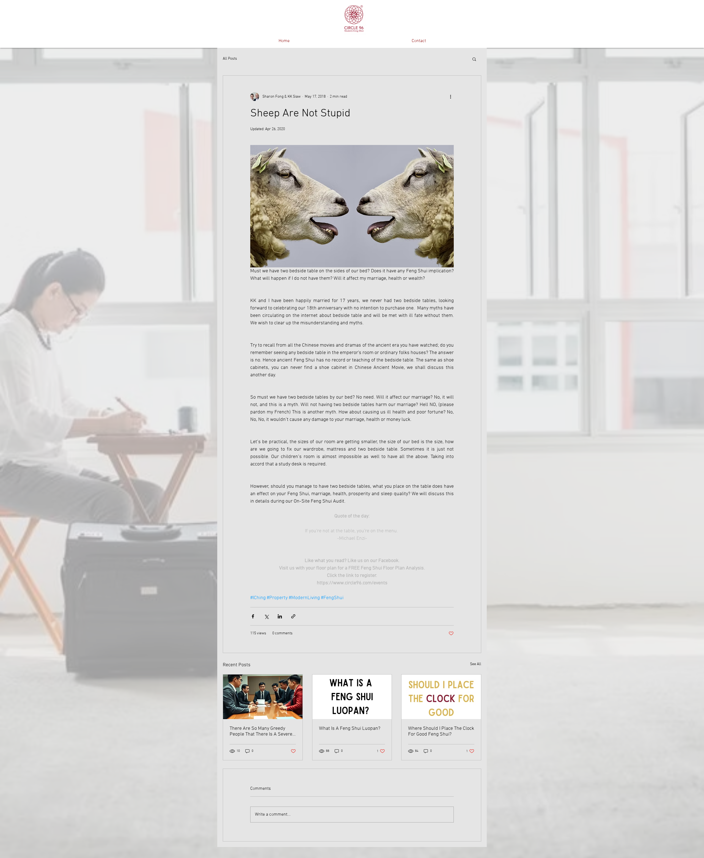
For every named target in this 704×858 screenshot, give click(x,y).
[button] (474, 59)
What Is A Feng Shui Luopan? (349, 728)
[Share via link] (293, 616)
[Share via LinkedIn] (279, 616)
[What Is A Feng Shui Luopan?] (352, 697)
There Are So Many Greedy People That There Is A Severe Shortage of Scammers (261, 731)
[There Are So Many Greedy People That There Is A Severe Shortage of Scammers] (262, 697)
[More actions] (450, 96)
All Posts (230, 58)
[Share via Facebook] (252, 616)
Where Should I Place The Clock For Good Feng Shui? (441, 731)
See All (475, 664)
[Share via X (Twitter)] (266, 616)
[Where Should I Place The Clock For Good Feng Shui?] (441, 697)
